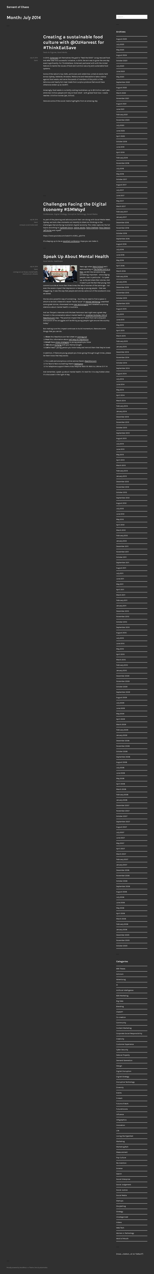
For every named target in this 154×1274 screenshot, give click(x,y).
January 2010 (121, 670)
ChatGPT (119, 1012)
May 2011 (119, 584)
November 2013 (122, 422)
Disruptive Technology (77, 214)
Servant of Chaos (18, 7)
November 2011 (122, 552)
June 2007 (120, 838)
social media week (32, 225)
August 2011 (121, 568)
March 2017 (121, 206)
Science (119, 1168)
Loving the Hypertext (124, 1136)
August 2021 (121, 104)
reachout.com (27, 274)
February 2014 (122, 406)
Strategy (119, 1211)
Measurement (122, 1152)
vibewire (35, 274)
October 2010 (121, 622)
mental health (33, 272)
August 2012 (121, 503)
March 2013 (121, 465)
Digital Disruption (123, 1071)
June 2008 (120, 773)
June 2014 (120, 384)
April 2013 (120, 460)
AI (117, 985)
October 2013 (121, 428)
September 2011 (122, 562)
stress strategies (62, 342)
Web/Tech (120, 1228)
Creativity (120, 1039)
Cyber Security (122, 1050)
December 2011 (122, 546)
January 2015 (121, 347)
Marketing (120, 1141)
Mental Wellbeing (93, 302)
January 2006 (121, 929)
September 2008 (123, 757)
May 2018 (120, 174)
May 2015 (120, 325)
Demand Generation (124, 1060)
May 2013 (120, 454)
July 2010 (120, 638)
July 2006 (120, 897)
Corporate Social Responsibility (129, 1033)
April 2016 (120, 266)
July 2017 (120, 190)
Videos (119, 1222)
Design (119, 1066)
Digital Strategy (60, 214)
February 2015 (122, 341)
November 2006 (123, 875)
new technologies (81, 304)
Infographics (121, 1120)
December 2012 (122, 481)
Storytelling (121, 1206)
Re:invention (121, 1163)
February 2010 (122, 665)
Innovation (120, 1125)
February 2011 (121, 600)
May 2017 (120, 201)
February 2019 (122, 158)
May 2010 (120, 649)
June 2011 (120, 579)
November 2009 (123, 681)
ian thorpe (24, 272)
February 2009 (122, 730)
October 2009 (121, 687)
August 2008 (121, 762)
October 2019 (121, 141)
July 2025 (120, 44)
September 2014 (123, 368)
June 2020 (120, 131)
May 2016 (120, 260)
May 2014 (120, 390)
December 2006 (122, 870)
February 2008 (122, 795)
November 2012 (122, 487)
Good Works (62, 52)
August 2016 (121, 244)
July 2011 (119, 573)
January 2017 (121, 217)
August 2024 (121, 55)
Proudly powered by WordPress (17, 1267)
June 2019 (120, 147)
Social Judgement (123, 1184)
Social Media (92, 214)
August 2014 (121, 374)
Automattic (43, 1267)
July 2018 (120, 168)
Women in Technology (125, 1233)
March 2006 (121, 919)
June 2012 (120, 514)
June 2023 (120, 71)
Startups (119, 1201)
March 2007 (121, 854)
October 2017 (121, 179)
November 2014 (122, 357)
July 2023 (120, 66)
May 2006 (120, 908)
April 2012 (120, 525)
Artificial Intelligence (124, 990)
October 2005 (121, 946)
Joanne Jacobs (79, 228)
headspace (78, 364)
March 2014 (121, 401)
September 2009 (123, 692)
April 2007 (120, 848)
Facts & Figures (49, 52)
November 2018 (122, 163)
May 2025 (120, 50)
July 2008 (120, 768)
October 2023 (121, 60)
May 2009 (120, 714)
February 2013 (122, 471)
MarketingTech (122, 1147)
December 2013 (122, 417)
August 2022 (121, 87)
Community (121, 1023)
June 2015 (120, 320)
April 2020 (120, 136)
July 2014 (120, 379)
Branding (120, 1006)
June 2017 (120, 195)
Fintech (119, 1098)
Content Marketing (124, 1028)
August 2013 (121, 438)
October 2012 (121, 492)
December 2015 (122, 287)
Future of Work (122, 1104)
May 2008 (120, 778)
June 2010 (120, 643)
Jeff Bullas (47, 230)
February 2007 (122, 859)
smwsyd (22, 225)
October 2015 (121, 298)
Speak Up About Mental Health (76, 256)
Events (119, 1093)
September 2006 (123, 886)
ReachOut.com (91, 361)
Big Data (119, 1001)
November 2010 (122, 616)
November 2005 (123, 940)
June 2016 (120, 255)
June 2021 (120, 109)
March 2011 (120, 595)
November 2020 (123, 120)
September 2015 (123, 303)
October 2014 (121, 363)
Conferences (48, 214)
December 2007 (122, 805)
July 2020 (120, 125)
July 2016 (120, 249)
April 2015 (120, 330)
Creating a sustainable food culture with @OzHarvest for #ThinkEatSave (73, 42)
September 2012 (123, 498)
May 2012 (120, 519)
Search (119, 1174)
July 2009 (120, 703)
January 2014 (121, 411)
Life (117, 1131)
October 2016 (121, 233)
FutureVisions (122, 1109)
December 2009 (122, 676)
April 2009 (120, 719)
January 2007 (121, 865)
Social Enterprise (123, 1179)
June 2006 (120, 902)
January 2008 (121, 800)
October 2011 (121, 557)
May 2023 (120, 77)
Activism (119, 974)
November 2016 (122, 228)
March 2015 (121, 336)
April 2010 (120, 654)
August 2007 (121, 827)
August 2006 (121, 892)
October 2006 (121, 881)
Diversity (119, 1087)
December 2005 (122, 935)
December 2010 (122, 611)
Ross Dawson (104, 228)
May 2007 (120, 843)
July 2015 (120, 314)
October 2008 (122, 751)
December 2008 (122, 741)
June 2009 (120, 708)
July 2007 (120, 832)
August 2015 (121, 309)
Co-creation (121, 1017)
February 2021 (122, 114)
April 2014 (120, 395)
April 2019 (120, 152)
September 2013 (123, 433)
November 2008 (123, 746)
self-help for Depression (78, 339)
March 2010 (121, 660)
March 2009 (121, 724)
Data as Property (123, 1055)
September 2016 (123, 239)
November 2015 (122, 293)
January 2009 (121, 735)
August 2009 (121, 697)
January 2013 (121, 476)
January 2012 (121, 541)
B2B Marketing (122, 996)
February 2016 (122, 276)
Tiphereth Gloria (66, 228)
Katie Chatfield (92, 228)
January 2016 (121, 282)
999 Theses (120, 969)
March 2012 (121, 530)
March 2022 (121, 93)
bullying (58, 345)
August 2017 (121, 185)
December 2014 (122, 352)
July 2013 (120, 444)
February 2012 (122, 535)
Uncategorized (122, 1217)
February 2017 (122, 212)
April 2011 (120, 589)
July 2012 (120, 508)
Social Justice (122, 1190)
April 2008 (120, 784)
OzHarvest (54, 58)
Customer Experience (125, 1044)
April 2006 (120, 913)
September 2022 (123, 82)
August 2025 (121, 39)
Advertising (121, 979)
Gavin (36, 60)
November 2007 (123, 811)
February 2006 (122, 924)
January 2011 (121, 606)
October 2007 (121, 816)
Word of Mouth (122, 1238)
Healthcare (58, 261)
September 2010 (123, 627)
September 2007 (123, 822)
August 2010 (121, 633)
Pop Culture (121, 1157)
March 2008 (121, 789)
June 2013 (120, 449)
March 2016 (121, 271)
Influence (120, 1114)
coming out (82, 337)
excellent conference (71, 241)
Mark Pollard (98, 266)
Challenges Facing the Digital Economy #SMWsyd (74, 206)
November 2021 (122, 98)
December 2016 (122, 222)
